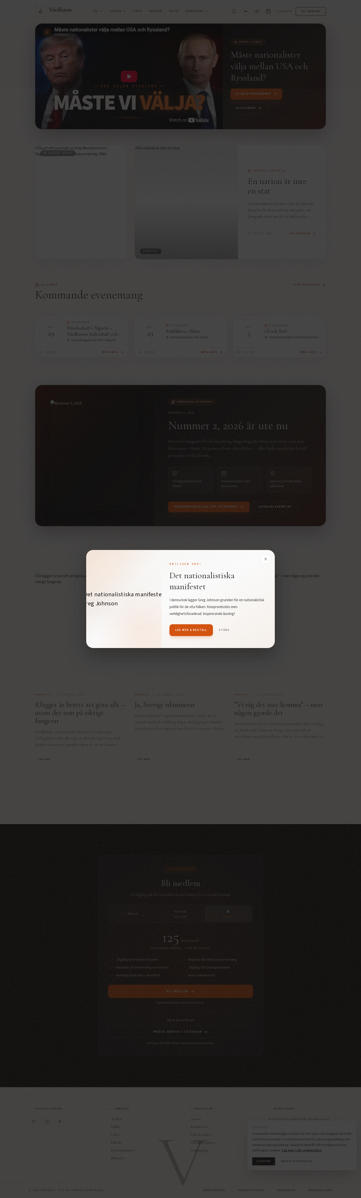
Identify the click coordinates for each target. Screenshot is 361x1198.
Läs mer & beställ (191, 630)
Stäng (224, 630)
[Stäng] (266, 559)
